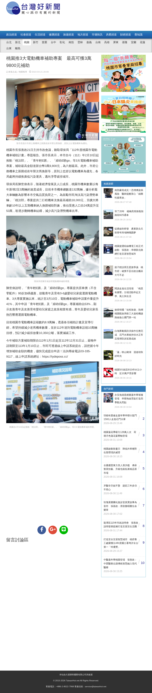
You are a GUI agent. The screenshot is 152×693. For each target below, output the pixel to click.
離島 (17, 48)
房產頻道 (111, 34)
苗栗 (44, 42)
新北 (17, 42)
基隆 (124, 42)
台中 (53, 42)
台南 (98, 42)
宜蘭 (133, 42)
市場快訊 (97, 34)
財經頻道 (125, 34)
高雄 (107, 42)
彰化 (62, 42)
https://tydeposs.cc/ (55, 356)
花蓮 (142, 42)
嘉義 (89, 42)
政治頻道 (11, 34)
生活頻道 (40, 34)
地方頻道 (82, 34)
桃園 (26, 42)
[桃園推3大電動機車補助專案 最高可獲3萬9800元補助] (41, 529)
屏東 (115, 42)
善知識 (138, 34)
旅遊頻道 (68, 34)
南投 (71, 42)
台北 (9, 42)
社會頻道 (25, 34)
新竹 (35, 42)
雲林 (80, 42)
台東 (9, 48)
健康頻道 (54, 34)
